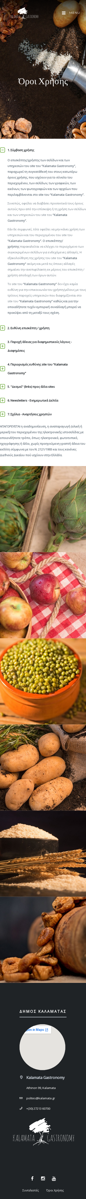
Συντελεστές (30, 1190)
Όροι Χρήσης (55, 1190)
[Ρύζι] (43, 854)
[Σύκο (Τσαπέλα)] (43, 940)
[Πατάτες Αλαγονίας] (43, 767)
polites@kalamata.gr (40, 1098)
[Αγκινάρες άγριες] (43, 509)
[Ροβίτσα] (43, 681)
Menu (74, 12)
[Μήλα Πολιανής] (43, 595)
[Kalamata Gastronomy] (24, 14)
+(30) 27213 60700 (38, 1108)
